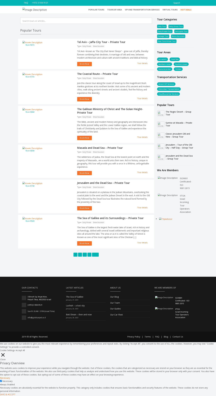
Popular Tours (96, 9)
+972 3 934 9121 (40, 2)
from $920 (30, 221)
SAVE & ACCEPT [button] (7, 394)
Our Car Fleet (116, 314)
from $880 (30, 112)
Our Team (115, 302)
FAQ (26, 2)
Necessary (7, 381)
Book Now (84, 64)
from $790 (30, 186)
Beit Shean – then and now (79, 314)
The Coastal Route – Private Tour (97, 74)
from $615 (30, 45)
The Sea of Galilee (74, 296)
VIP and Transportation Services (142, 9)
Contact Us (178, 336)
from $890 (30, 151)
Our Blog (114, 296)
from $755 (30, 77)
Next (95, 254)
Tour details (142, 63)
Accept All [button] (20, 350)
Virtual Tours (170, 9)
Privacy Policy (133, 336)
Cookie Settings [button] (7, 350)
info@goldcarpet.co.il (37, 317)
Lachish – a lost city (75, 305)
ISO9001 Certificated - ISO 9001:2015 (182, 301)
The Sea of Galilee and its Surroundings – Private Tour (110, 218)
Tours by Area (114, 9)
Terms (148, 336)
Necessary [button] (5, 377)
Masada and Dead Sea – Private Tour (100, 148)
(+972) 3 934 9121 (35, 305)
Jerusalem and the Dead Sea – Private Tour (103, 183)
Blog (166, 336)
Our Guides (115, 308)
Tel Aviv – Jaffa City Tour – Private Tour (101, 42)
